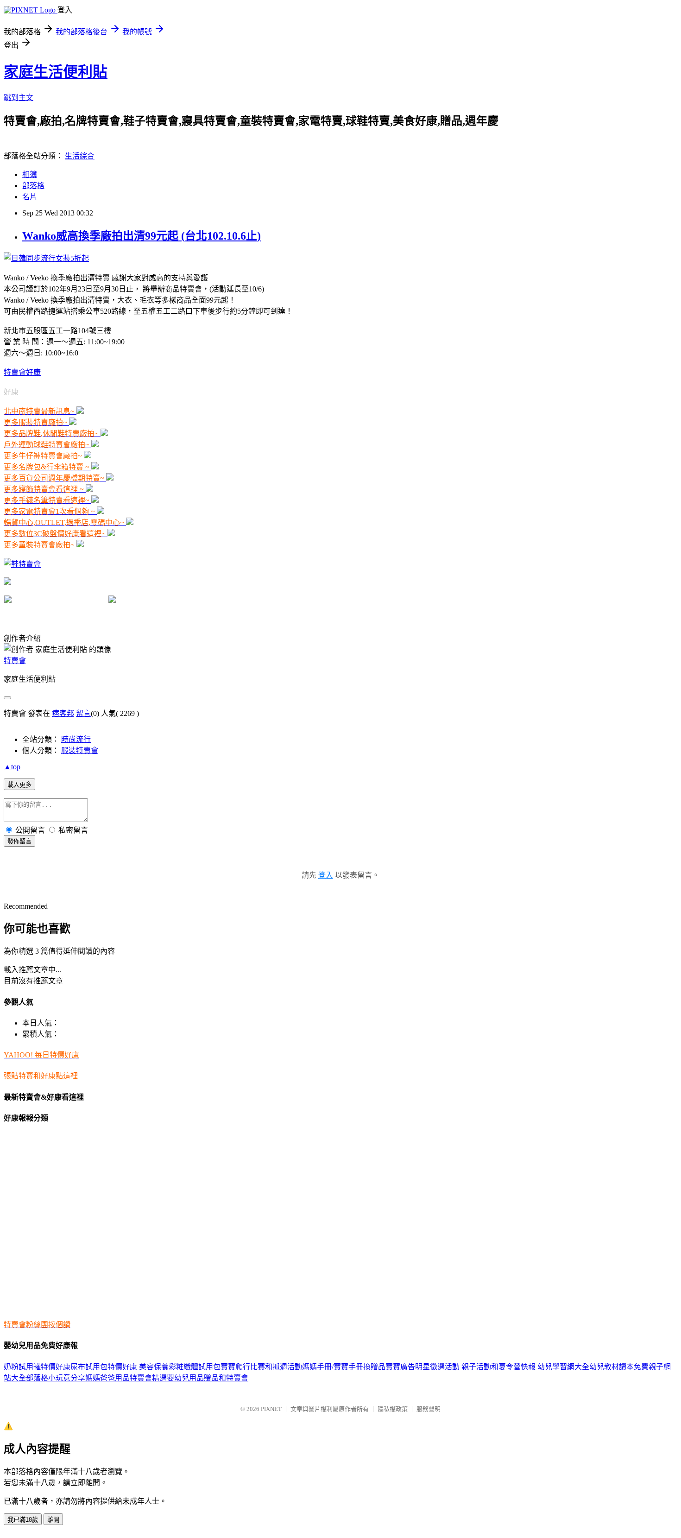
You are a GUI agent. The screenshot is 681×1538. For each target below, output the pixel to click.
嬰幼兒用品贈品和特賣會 (207, 1378)
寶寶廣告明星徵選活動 (422, 1367)
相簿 (29, 174)
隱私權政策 (393, 1408)
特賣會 (15, 661)
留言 (83, 713)
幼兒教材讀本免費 (619, 1367)
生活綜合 (80, 156)
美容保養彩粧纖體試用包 (180, 1367)
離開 (53, 1519)
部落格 (33, 186)
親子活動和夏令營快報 (498, 1367)
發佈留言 (19, 841)
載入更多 (19, 784)
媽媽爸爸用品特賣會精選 (126, 1378)
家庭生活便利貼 (55, 71)
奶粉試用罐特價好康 (37, 1367)
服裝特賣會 (79, 750)
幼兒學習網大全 (563, 1367)
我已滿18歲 (22, 1519)
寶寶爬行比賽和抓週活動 (261, 1367)
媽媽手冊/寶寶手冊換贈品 (343, 1367)
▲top (12, 767)
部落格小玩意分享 (55, 1378)
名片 (29, 197)
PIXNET (271, 1408)
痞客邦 (63, 713)
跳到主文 (18, 97)
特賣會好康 (22, 372)
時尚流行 (76, 739)
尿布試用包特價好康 (103, 1367)
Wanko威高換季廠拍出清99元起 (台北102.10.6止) (141, 236)
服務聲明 (428, 1408)
